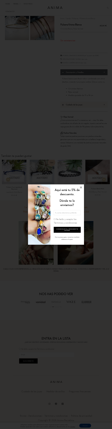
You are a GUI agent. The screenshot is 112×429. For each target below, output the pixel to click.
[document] (56, 214)
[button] (81, 187)
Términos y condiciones (65, 222)
